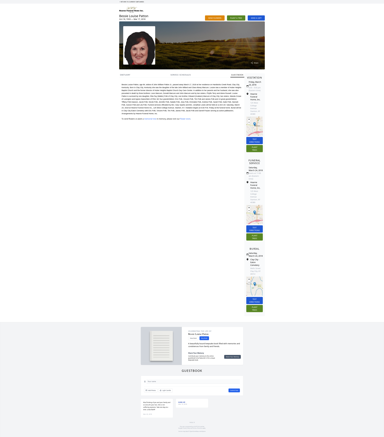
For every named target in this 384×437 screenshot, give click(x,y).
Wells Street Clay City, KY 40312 (255, 271)
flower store (185, 119)
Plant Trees (254, 148)
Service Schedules (180, 75)
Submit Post (234, 390)
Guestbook (237, 75)
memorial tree (150, 119)
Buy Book (204, 338)
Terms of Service (197, 428)
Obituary (125, 75)
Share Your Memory (232, 357)
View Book (193, 338)
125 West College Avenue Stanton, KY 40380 (255, 108)
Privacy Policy (186, 428)
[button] (254, 124)
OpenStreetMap (194, 431)
